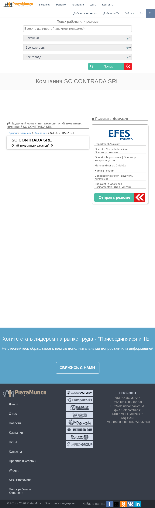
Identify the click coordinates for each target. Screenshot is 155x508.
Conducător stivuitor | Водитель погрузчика (114, 177)
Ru (150, 13)
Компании (16, 432)
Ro (141, 13)
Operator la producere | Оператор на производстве (115, 159)
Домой (13, 404)
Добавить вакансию (85, 13)
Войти (128, 13)
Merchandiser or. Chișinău (110, 165)
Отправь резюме (114, 197)
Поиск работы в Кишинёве (20, 491)
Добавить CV (111, 13)
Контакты (15, 451)
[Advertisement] (77, 104)
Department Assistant (107, 143)
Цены (13, 442)
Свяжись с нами (77, 368)
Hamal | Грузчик (104, 170)
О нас (13, 413)
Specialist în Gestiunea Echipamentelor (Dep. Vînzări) (113, 185)
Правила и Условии (22, 461)
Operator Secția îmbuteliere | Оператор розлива (112, 151)
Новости (15, 423)
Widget (13, 470)
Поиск (108, 66)
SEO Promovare (20, 480)
